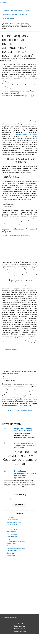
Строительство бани (14, 550)
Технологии (11, 553)
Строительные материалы (16, 548)
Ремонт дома (11, 543)
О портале (5, 10)
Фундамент (11, 555)
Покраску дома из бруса (25, 134)
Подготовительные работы (16, 541)
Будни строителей (13, 539)
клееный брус (7, 88)
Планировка (11, 527)
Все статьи (23, 14)
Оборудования (12, 524)
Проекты (27, 10)
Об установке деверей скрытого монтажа (24, 429)
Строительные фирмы (9, 14)
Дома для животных (14, 522)
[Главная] (19, 2)
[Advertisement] (19, 631)
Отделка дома (12, 536)
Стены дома (11, 546)
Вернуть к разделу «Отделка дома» (20, 410)
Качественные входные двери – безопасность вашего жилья (25, 445)
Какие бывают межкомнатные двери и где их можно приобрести (25, 474)
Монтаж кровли (12, 534)
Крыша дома (11, 531)
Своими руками (16, 10)
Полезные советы (13, 529)
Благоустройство (13, 520)
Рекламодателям (8, 18)
